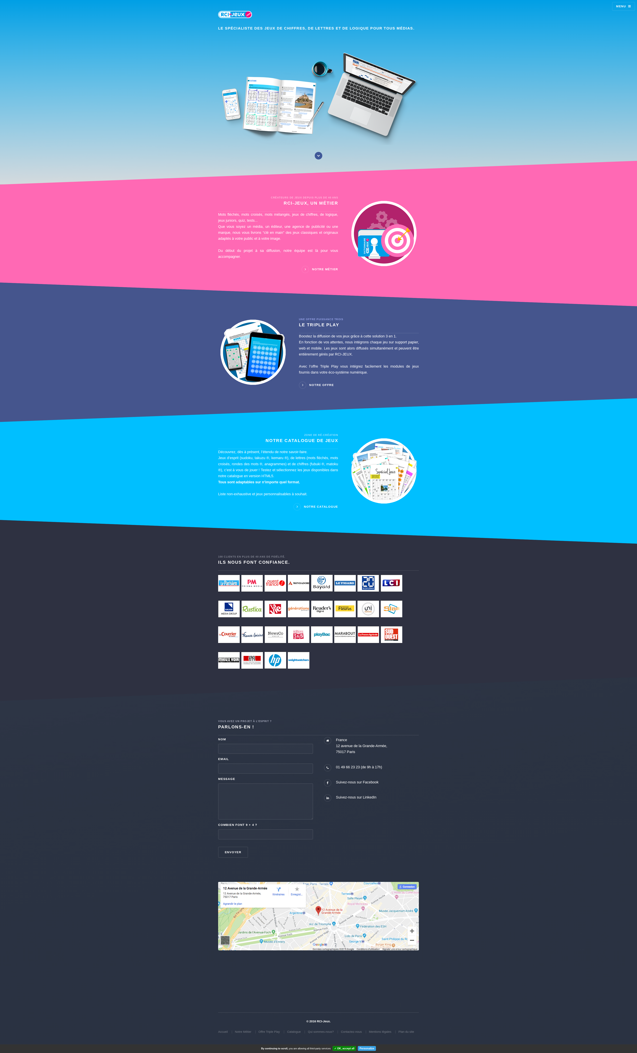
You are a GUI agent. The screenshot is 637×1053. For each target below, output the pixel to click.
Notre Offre (321, 384)
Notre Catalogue (321, 506)
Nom (222, 739)
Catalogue (294, 1031)
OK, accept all (345, 1048)
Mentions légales (380, 1031)
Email (223, 759)
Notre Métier (325, 269)
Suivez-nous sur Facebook (357, 782)
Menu (621, 6)
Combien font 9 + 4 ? (237, 825)
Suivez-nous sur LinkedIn (356, 797)
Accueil (223, 1031)
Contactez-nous (351, 1031)
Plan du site (406, 1031)
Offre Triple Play (269, 1031)
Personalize (366, 1048)
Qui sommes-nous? (321, 1031)
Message (226, 779)
